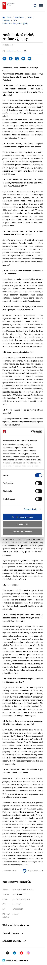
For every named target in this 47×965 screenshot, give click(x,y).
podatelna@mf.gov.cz (21, 899)
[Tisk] (29, 58)
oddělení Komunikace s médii (16, 51)
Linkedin (14, 952)
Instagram (28, 952)
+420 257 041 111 (20, 894)
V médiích (6, 21)
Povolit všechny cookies (22, 517)
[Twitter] (17, 58)
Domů (9, 17)
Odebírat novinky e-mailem (17, 960)
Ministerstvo (19, 17)
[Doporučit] (23, 58)
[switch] (38, 483)
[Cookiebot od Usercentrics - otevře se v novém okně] (31, 431)
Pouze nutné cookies (22, 532)
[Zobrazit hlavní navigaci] (41, 5)
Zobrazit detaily (30, 509)
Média (30, 17)
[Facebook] (11, 58)
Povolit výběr (22, 524)
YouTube (21, 952)
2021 (15, 21)
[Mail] (4, 58)
